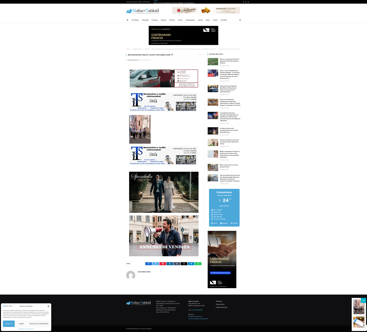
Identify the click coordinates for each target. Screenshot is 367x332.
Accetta (8, 324)
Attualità (145, 20)
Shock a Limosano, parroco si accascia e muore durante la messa (229, 142)
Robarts (149, 328)
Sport (208, 20)
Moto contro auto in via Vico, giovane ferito (229, 166)
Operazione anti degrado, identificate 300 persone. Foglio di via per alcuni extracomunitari (182, 2)
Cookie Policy (22, 328)
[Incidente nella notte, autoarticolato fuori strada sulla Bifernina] (213, 130)
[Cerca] (240, 20)
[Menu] (127, 20)
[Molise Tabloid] (145, 10)
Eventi (215, 20)
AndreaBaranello (132, 60)
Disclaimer (219, 301)
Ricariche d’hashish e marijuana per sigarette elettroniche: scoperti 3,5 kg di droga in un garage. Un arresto (230, 102)
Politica (172, 20)
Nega (21, 324)
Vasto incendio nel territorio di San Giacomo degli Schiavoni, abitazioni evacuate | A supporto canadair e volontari (230, 178)
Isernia (200, 20)
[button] (48, 306)
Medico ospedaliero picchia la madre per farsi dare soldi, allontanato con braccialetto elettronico (230, 154)
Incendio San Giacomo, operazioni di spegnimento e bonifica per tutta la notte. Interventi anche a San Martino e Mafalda (230, 116)
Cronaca (155, 20)
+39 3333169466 (197, 310)
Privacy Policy (30, 328)
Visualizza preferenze (39, 324)
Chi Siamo (135, 20)
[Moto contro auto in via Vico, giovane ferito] (213, 167)
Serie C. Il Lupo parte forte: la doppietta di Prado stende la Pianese (229, 61)
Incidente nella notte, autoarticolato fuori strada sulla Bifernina (229, 130)
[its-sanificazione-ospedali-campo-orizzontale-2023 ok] (163, 111)
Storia (180, 20)
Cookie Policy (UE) (221, 307)
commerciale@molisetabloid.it (198, 318)
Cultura (163, 20)
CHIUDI (363, 300)
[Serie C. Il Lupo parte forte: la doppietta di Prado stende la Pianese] (213, 61)
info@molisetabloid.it (195, 316)
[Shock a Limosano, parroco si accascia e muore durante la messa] (213, 142)
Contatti (224, 20)
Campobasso (190, 20)
